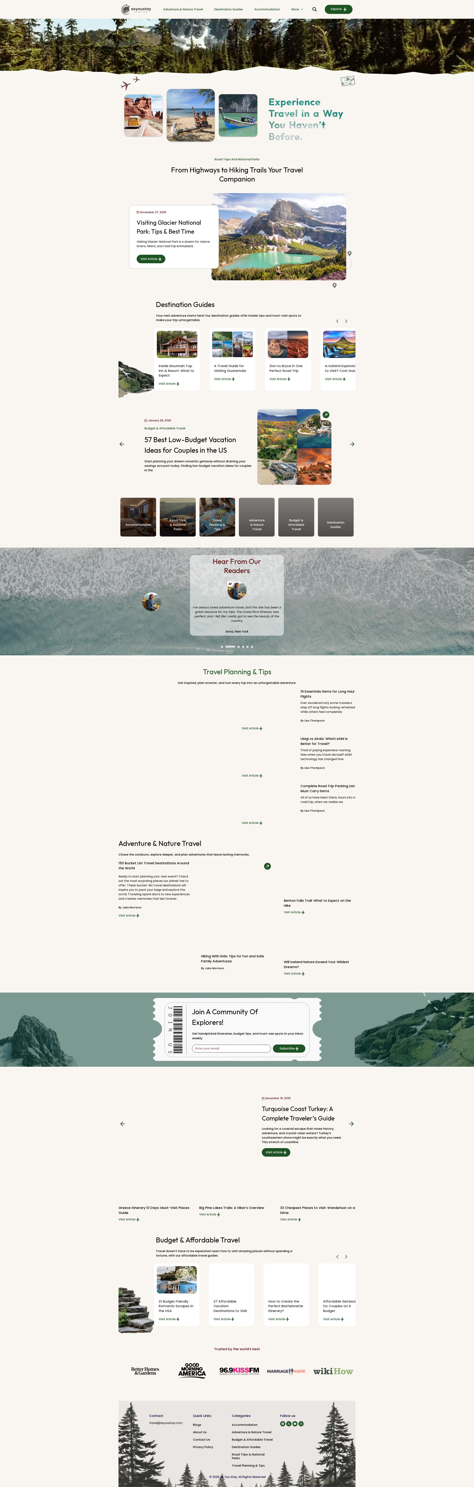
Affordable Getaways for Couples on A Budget (286, 1306)
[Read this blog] (177, 344)
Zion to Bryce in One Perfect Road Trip (230, 368)
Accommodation (267, 9)
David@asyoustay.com (165, 1423)
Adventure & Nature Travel (183, 9)
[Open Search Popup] (314, 9)
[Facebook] (282, 1423)
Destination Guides (228, 9)
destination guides (335, 524)
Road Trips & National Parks (248, 1456)
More (295, 9)
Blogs (197, 1425)
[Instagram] (301, 1423)
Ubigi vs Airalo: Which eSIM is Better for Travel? (324, 741)
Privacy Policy (203, 1447)
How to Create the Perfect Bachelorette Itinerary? (230, 1306)
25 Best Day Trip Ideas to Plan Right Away (315, 1207)
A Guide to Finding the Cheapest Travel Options (340, 1306)
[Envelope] (295, 1423)
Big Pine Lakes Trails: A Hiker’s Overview (150, 1207)
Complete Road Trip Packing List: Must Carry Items (328, 788)
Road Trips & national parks (178, 524)
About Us (200, 1432)
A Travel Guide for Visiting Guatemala (175, 368)
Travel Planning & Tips (248, 1465)
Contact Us (201, 1440)
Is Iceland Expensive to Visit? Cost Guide (286, 368)
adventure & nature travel (257, 524)
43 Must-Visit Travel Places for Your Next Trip (341, 370)
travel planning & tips (217, 524)
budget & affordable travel (296, 524)
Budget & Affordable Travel (164, 430)
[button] (338, 321)
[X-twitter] (288, 1423)
